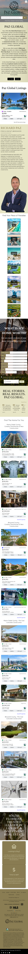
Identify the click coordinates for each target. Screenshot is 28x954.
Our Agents (23, 892)
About (18, 892)
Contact (17, 894)
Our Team (10, 79)
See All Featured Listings (19, 122)
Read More (23, 402)
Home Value (13, 892)
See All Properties (21, 519)
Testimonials (11, 894)
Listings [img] (7, 892)
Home (3, 892)
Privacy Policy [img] (17, 378)
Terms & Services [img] (14, 900)
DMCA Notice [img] (6, 900)
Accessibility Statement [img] (14, 901)
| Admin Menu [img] (18, 910)
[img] (10, 910)
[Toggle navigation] (26, 2)
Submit (21, 381)
